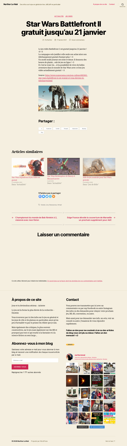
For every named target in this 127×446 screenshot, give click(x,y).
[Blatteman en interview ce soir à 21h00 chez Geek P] (97, 418)
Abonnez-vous (20, 367)
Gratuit (43, 205)
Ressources (53, 205)
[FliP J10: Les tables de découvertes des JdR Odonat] (84, 406)
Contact (112, 4)
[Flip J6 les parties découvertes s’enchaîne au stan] (72, 418)
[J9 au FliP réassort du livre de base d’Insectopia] (97, 406)
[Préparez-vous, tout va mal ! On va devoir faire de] (97, 381)
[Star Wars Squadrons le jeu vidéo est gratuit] (28, 167)
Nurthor (49, 40)
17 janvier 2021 (62, 40)
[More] (53, 196)
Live (47, 205)
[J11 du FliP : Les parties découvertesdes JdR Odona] (72, 406)
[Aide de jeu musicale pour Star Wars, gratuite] (99, 167)
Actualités (59, 16)
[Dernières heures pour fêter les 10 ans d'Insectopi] (72, 393)
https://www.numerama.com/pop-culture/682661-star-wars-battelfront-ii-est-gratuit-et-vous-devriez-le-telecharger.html (63, 78)
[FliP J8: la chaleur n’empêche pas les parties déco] (109, 406)
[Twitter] (46, 196)
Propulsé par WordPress (39, 441)
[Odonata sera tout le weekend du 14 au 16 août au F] (97, 368)
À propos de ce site (100, 4)
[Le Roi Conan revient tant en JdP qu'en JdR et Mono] (109, 368)
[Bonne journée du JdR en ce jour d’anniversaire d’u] (84, 393)
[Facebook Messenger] (43, 196)
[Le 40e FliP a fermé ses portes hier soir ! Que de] (97, 393)
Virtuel (59, 205)
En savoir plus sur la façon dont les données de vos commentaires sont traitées (74, 281)
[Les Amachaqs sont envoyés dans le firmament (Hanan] (84, 368)
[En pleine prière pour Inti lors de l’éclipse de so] (72, 381)
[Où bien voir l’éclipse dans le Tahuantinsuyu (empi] (84, 381)
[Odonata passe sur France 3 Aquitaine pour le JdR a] (84, 418)
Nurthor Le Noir (10, 4)
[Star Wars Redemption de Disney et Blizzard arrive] (63, 166)
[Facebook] (40, 196)
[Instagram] (50, 196)
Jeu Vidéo (69, 16)
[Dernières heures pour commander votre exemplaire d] (109, 381)
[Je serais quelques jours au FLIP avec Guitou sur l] (109, 418)
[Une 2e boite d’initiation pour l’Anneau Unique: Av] (72, 368)
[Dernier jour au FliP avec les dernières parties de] (109, 393)
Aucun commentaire (78, 40)
